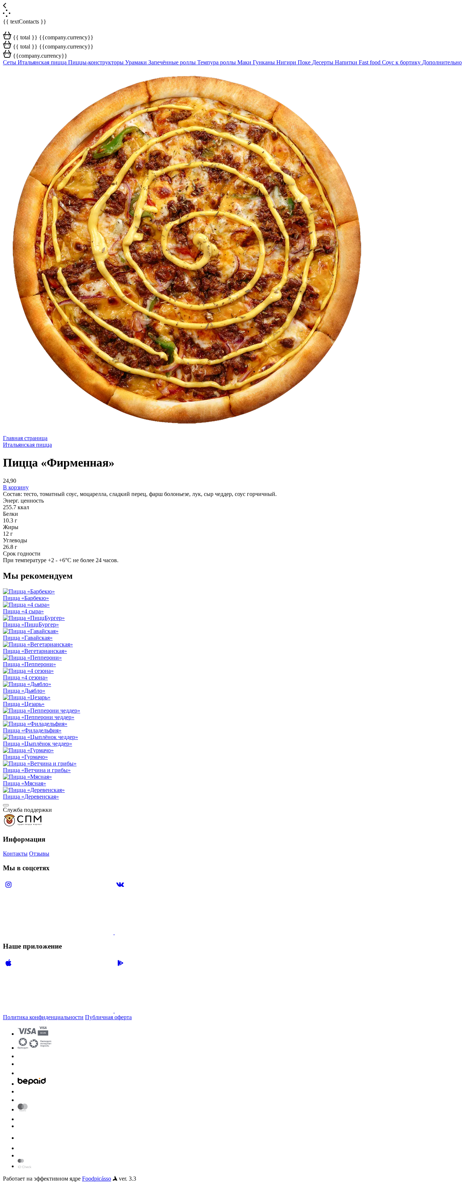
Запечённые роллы (172, 62)
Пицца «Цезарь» (24, 704)
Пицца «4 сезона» (25, 677)
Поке (305, 62)
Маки (245, 62)
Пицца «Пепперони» (29, 664)
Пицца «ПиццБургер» (31, 624)
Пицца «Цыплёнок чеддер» (37, 743)
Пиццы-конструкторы (96, 62)
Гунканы (264, 62)
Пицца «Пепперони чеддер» (38, 717)
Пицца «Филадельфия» (32, 730)
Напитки (347, 62)
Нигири (287, 62)
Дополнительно (442, 62)
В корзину (16, 487)
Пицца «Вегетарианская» (35, 651)
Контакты (15, 853)
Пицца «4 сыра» (23, 611)
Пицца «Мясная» (24, 783)
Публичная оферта (108, 1017)
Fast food (370, 62)
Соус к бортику (402, 62)
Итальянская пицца (43, 62)
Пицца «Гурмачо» (25, 757)
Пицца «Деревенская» (31, 796)
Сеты (10, 62)
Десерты (323, 62)
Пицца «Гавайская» (28, 638)
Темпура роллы (217, 62)
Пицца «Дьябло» (24, 691)
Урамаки (136, 62)
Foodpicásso (96, 1178)
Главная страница (25, 438)
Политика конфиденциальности (43, 1017)
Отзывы (39, 853)
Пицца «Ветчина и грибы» (37, 770)
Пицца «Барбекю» (26, 598)
